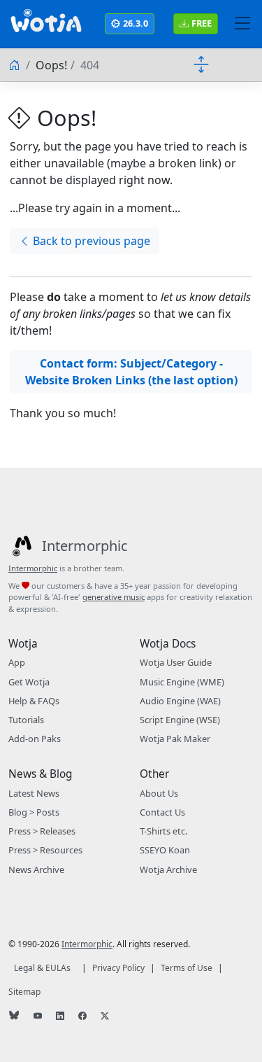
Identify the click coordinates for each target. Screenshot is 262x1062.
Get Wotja (29, 682)
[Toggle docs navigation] (201, 64)
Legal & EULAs (42, 968)
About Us (159, 793)
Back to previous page (91, 241)
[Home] (15, 65)
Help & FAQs (33, 700)
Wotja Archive (168, 869)
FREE (201, 23)
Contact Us (162, 812)
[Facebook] (83, 1015)
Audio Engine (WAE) (180, 700)
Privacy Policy (118, 968)
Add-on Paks (34, 738)
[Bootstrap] (46, 23)
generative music (113, 597)
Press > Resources (45, 850)
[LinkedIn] (61, 1015)
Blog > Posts (33, 812)
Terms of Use (186, 968)
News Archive (36, 869)
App (16, 662)
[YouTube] (39, 1015)
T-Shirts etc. (163, 831)
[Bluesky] (15, 1016)
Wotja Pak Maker (175, 738)
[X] (106, 1015)
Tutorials (26, 719)
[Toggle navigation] (242, 24)
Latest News (33, 793)
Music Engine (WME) (182, 682)
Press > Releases (41, 831)
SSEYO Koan (165, 850)
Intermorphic (32, 568)
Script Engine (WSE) (180, 719)
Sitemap (24, 992)
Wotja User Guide (176, 662)
